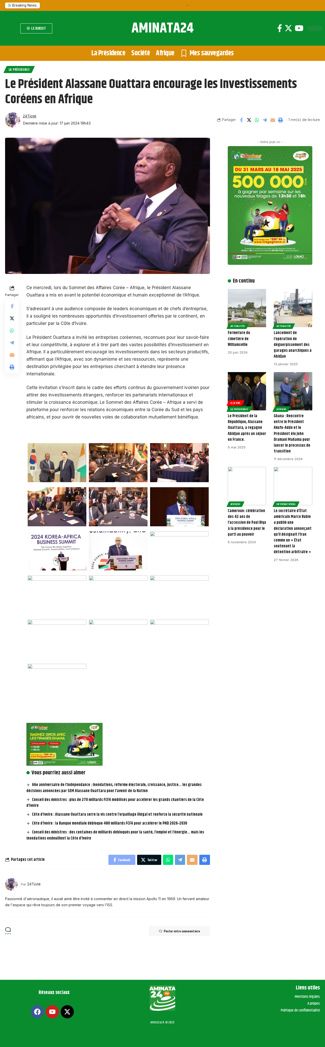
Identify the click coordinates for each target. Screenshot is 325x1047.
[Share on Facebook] (241, 120)
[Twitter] (288, 28)
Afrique (281, 409)
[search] (11, 28)
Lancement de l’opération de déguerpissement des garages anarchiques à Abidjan (293, 345)
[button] (186, 5)
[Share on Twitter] (249, 120)
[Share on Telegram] (264, 120)
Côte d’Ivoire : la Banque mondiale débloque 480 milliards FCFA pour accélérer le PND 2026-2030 (109, 823)
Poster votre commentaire (182, 931)
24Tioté (29, 116)
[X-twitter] (67, 1011)
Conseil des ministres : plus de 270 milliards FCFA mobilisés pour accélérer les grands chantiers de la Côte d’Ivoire (115, 803)
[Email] (272, 120)
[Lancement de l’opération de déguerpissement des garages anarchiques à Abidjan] (293, 308)
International (286, 504)
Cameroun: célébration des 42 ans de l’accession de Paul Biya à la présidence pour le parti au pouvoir (247, 523)
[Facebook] (279, 28)
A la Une (236, 403)
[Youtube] (299, 28)
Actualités (238, 326)
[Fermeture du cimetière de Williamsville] (247, 308)
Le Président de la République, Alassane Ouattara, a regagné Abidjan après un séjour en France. (247, 428)
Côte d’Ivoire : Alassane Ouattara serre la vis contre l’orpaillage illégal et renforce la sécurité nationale (117, 814)
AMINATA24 (163, 28)
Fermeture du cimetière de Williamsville (239, 339)
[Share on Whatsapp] (257, 120)
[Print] (280, 120)
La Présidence (19, 69)
